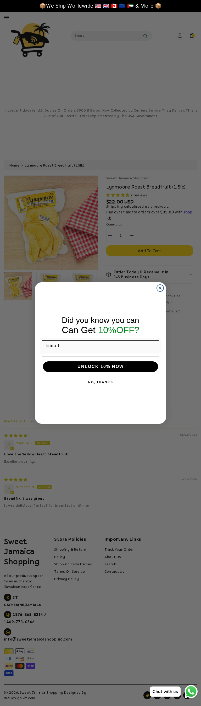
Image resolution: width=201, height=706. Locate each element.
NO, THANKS (100, 382)
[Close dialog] (160, 288)
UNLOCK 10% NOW (100, 366)
